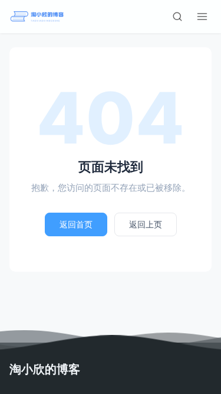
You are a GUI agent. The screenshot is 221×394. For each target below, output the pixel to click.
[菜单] (202, 16)
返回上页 (145, 224)
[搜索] (177, 16)
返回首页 (76, 224)
